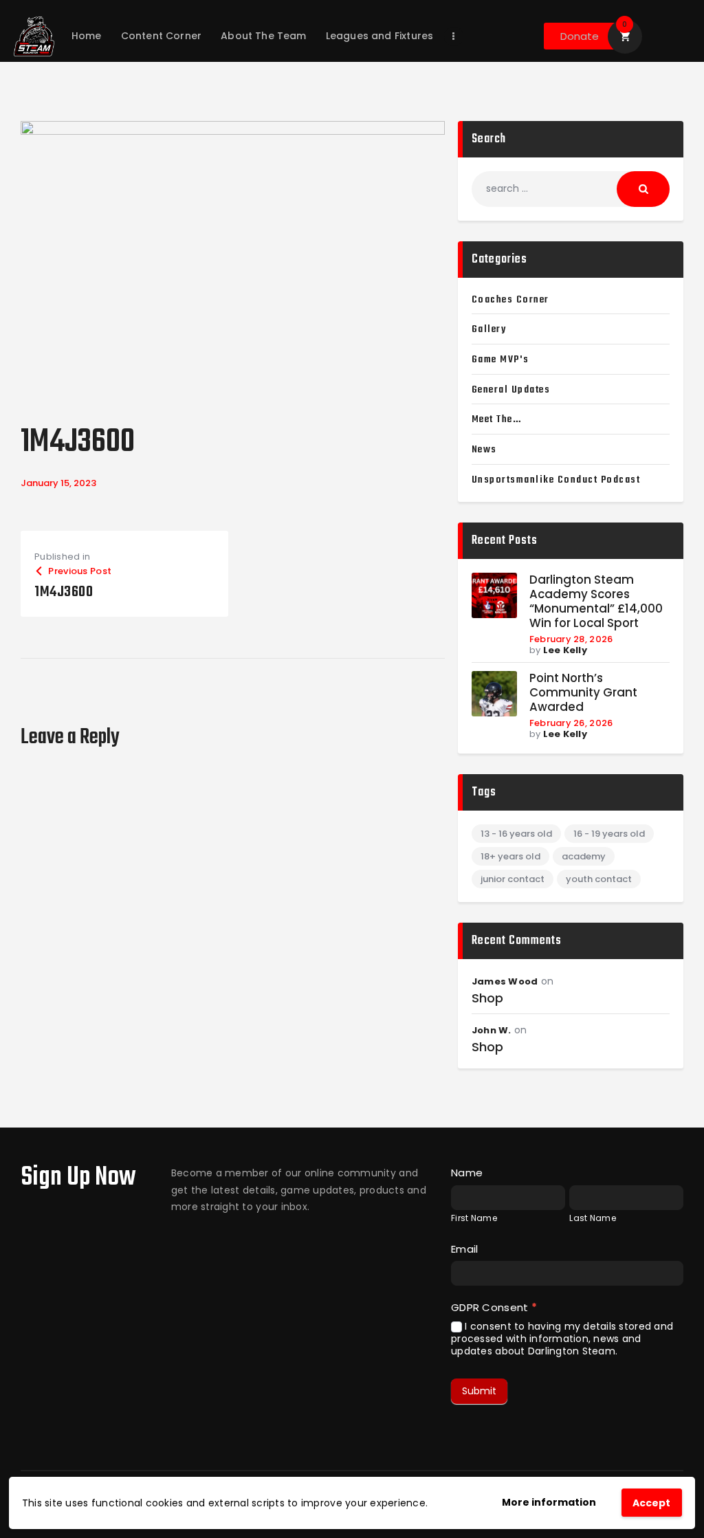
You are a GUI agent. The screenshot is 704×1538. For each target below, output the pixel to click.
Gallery (489, 329)
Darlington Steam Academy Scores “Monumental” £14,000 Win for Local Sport (596, 601)
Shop (487, 998)
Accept (651, 1503)
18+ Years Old (510, 856)
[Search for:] (571, 188)
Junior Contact (512, 879)
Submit (479, 1391)
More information (549, 1502)
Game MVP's (500, 359)
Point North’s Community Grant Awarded (583, 692)
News (484, 449)
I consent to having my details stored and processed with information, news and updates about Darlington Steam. (562, 1339)
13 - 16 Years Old (516, 833)
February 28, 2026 (571, 639)
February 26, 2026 (571, 722)
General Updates (511, 390)
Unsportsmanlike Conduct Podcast (556, 480)
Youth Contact (599, 879)
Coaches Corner (510, 300)
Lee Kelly (565, 650)
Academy (584, 856)
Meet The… (497, 419)
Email (464, 1249)
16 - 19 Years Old (609, 833)
